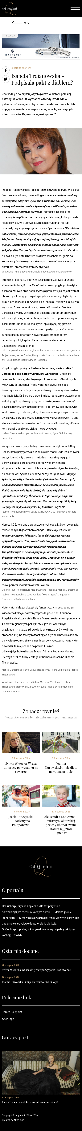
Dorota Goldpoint (12, 1012)
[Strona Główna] (9, 8)
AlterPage (8, 1018)
